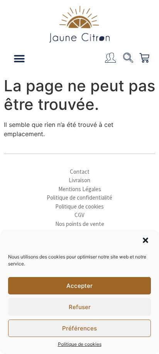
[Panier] (141, 59)
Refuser (80, 307)
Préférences (79, 328)
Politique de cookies (79, 344)
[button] (146, 241)
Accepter (79, 285)
